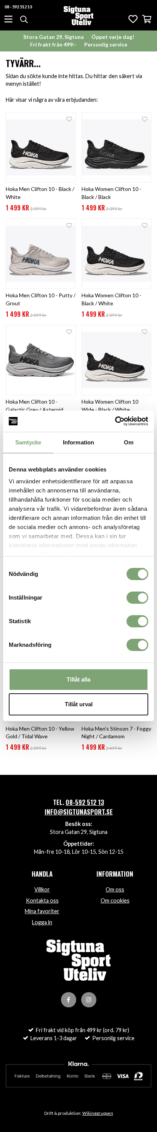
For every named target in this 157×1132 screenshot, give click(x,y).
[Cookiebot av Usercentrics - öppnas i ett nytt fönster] (115, 421)
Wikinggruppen (97, 1113)
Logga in (42, 922)
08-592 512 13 (85, 802)
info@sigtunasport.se (79, 811)
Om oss (115, 889)
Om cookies (115, 900)
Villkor (42, 889)
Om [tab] (128, 442)
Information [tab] (78, 442)
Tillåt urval (79, 704)
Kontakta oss (42, 900)
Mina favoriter (42, 911)
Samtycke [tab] (28, 442)
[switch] (137, 598)
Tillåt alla (78, 679)
